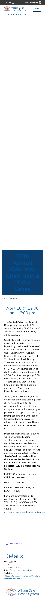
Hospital (7, 2)
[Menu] (37, 11)
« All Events (11, 298)
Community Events (26, 570)
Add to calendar (16, 543)
